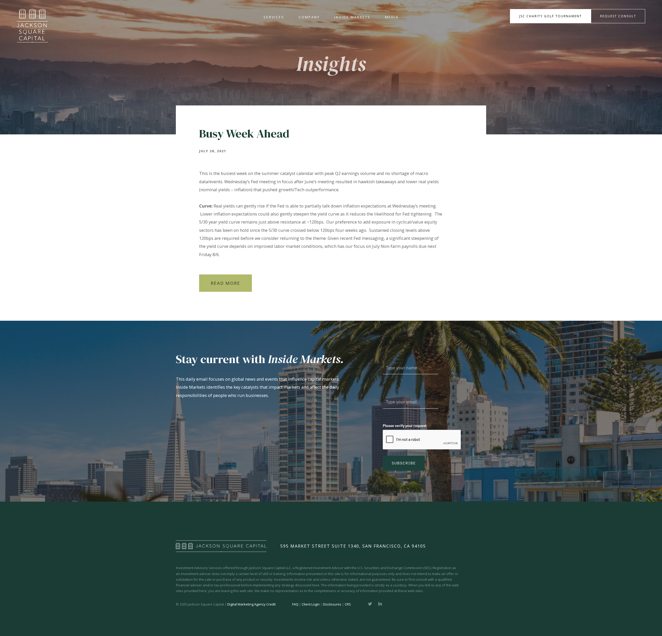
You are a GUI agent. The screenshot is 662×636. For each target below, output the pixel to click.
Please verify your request (405, 425)
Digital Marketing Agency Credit (251, 604)
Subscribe (404, 463)
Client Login (311, 604)
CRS (348, 604)
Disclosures (332, 604)
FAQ (295, 604)
